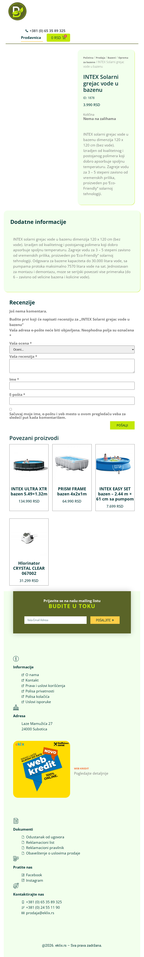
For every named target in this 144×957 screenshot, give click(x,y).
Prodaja (100, 57)
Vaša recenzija (23, 356)
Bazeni (112, 57)
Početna (88, 57)
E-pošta (17, 394)
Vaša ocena (20, 343)
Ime (14, 379)
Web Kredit (81, 768)
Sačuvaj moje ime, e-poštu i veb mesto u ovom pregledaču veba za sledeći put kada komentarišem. (67, 415)
